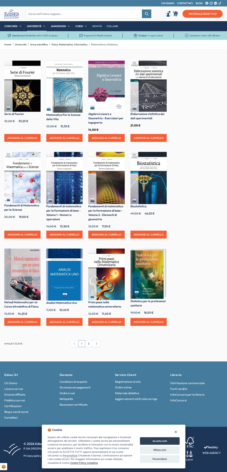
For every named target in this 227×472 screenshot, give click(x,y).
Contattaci (11, 417)
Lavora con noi (13, 389)
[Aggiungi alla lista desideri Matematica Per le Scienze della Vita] (77, 66)
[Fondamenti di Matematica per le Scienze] (22, 177)
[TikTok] (219, 3)
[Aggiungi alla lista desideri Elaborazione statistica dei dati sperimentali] (161, 66)
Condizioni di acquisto (73, 381)
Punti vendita (178, 389)
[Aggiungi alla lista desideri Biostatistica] (161, 157)
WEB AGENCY (211, 453)
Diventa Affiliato (14, 394)
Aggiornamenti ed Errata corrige (136, 399)
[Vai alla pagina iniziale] (11, 14)
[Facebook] (206, 3)
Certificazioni (13, 406)
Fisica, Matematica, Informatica (69, 44)
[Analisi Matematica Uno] (64, 275)
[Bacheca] (168, 13)
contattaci (185, 3)
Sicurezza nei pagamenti (75, 387)
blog (199, 3)
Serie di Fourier (14, 114)
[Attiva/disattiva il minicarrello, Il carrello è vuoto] (175, 13)
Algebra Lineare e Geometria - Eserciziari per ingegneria (105, 118)
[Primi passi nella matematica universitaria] (106, 274)
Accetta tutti (160, 441)
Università (34, 26)
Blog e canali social (16, 412)
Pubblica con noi (14, 400)
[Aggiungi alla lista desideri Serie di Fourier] (35, 66)
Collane (112, 26)
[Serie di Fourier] (22, 86)
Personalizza (160, 458)
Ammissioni (58, 26)
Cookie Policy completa (84, 462)
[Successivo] (96, 343)
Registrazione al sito (128, 381)
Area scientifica (39, 44)
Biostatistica (138, 206)
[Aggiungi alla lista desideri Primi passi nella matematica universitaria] (119, 254)
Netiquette (66, 399)
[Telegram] (215, 3)
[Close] (175, 431)
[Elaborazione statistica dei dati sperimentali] (148, 86)
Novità (97, 26)
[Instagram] (211, 3)
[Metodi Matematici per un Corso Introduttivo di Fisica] (22, 274)
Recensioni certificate (74, 404)
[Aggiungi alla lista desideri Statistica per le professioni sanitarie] (161, 254)
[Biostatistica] (148, 178)
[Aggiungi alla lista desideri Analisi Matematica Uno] (77, 254)
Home (7, 44)
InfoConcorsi (178, 400)
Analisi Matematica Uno (61, 303)
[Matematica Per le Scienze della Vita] (64, 87)
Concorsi (10, 26)
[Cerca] (146, 14)
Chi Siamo (10, 383)
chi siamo (167, 3)
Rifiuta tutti (159, 450)
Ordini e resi (67, 393)
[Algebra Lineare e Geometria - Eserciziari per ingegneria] (106, 86)
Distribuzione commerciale (187, 383)
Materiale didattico (127, 393)
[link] (74, 343)
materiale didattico (203, 13)
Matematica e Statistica (104, 44)
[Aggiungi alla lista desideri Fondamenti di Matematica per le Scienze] (35, 157)
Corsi (79, 26)
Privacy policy (32, 455)
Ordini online (123, 387)
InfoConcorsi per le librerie (187, 394)
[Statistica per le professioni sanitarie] (148, 274)
